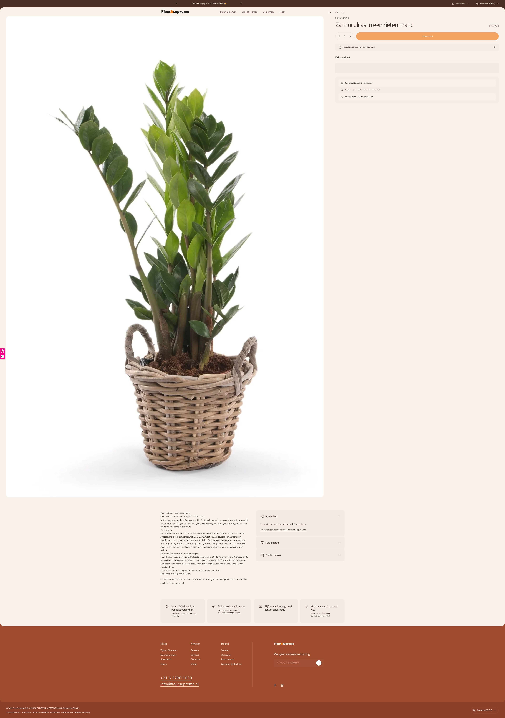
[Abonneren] (318, 663)
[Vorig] (177, 3)
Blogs (194, 664)
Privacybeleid (26, 713)
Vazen (163, 664)
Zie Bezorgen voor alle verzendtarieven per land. (284, 529)
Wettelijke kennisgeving (82, 713)
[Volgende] (241, 3)
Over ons (195, 659)
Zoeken (195, 650)
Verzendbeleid (55, 713)
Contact (195, 654)
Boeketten (165, 659)
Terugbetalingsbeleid (13, 713)
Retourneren (227, 659)
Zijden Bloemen (168, 650)
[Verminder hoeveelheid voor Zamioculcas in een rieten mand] (338, 36)
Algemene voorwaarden (41, 713)
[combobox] (460, 3)
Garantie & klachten (231, 664)
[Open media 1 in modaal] (165, 256)
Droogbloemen (168, 654)
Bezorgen (226, 654)
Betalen (225, 650)
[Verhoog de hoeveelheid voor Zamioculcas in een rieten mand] (351, 36)
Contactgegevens (67, 713)
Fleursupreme (342, 17)
